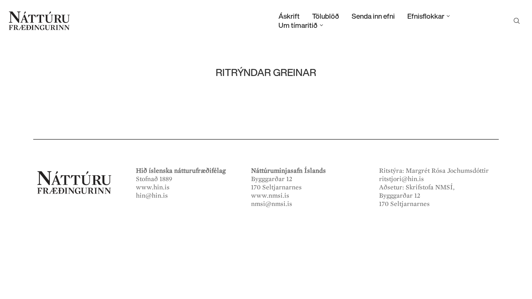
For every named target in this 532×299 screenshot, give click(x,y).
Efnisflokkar (425, 16)
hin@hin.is (152, 195)
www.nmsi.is (270, 195)
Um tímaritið (298, 25)
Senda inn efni (373, 16)
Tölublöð (325, 16)
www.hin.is (153, 187)
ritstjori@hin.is (401, 179)
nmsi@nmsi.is (271, 204)
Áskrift (289, 16)
